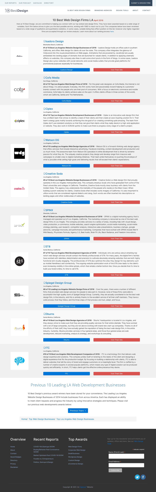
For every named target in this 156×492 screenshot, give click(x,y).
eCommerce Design (75, 464)
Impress (83, 487)
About (12, 450)
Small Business (73, 453)
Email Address (115, 461)
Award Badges (15, 457)
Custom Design (74, 460)
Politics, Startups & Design (43, 462)
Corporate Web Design (76, 450)
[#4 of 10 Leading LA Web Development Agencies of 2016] (19, 153)
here (112, 31)
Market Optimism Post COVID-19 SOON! (48, 455)
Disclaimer (14, 467)
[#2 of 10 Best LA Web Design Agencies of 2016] (19, 89)
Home (24, 419)
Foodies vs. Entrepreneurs (44, 459)
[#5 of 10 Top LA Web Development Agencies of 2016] (19, 188)
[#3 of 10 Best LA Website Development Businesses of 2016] (19, 120)
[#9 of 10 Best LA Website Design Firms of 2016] (19, 327)
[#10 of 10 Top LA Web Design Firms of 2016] (19, 361)
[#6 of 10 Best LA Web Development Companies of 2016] (19, 224)
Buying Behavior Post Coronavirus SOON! (46, 451)
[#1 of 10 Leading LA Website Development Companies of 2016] (19, 56)
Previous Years (77, 410)
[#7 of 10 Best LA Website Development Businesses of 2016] (19, 261)
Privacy (13, 464)
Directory (13, 460)
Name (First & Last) (117, 452)
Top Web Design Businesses (41, 419)
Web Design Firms (75, 447)
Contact (13, 453)
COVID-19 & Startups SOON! (44, 447)
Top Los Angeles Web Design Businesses (75, 419)
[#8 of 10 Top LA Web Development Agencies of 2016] (19, 294)
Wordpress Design (75, 457)
